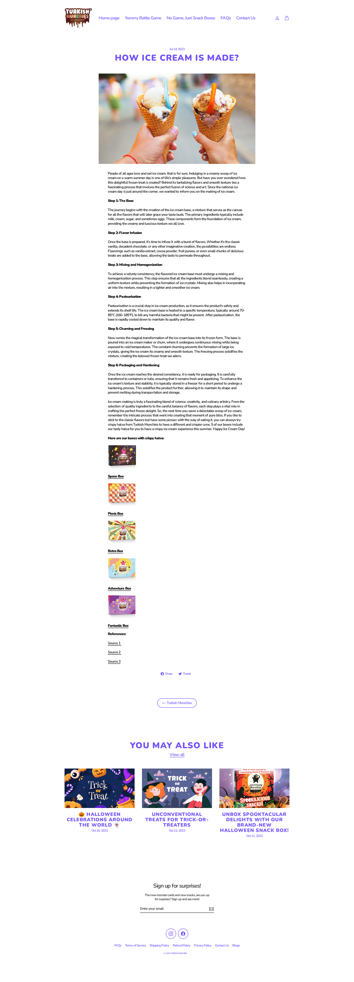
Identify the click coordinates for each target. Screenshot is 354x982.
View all (177, 754)
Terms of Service (135, 945)
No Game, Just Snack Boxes (191, 18)
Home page (109, 18)
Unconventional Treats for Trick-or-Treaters (177, 819)
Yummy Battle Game (143, 18)
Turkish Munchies (179, 703)
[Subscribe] (211, 909)
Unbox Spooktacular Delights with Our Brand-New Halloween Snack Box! (254, 822)
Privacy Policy (202, 945)
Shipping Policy (159, 945)
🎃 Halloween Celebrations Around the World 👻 (100, 819)
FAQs (225, 18)
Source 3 (114, 661)
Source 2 (114, 652)
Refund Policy (181, 945)
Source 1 (114, 643)
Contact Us (246, 18)
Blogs (236, 945)
